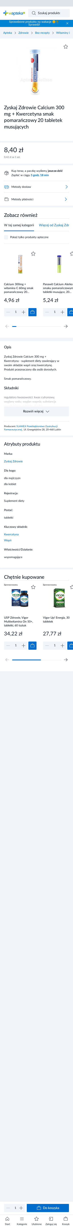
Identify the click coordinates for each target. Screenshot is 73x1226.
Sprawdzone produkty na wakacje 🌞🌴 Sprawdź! (34, 23)
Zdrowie (23, 33)
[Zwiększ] (21, 1208)
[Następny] (65, 326)
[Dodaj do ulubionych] (65, 46)
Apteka (7, 33)
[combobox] (49, 13)
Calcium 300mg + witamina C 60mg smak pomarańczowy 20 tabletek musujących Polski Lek (18, 288)
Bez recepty (42, 33)
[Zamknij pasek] (67, 23)
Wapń (8, 540)
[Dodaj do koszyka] (32, 312)
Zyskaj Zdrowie (13, 461)
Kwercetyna (11, 534)
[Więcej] (65, 199)
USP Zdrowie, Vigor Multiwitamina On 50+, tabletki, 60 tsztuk (18, 621)
